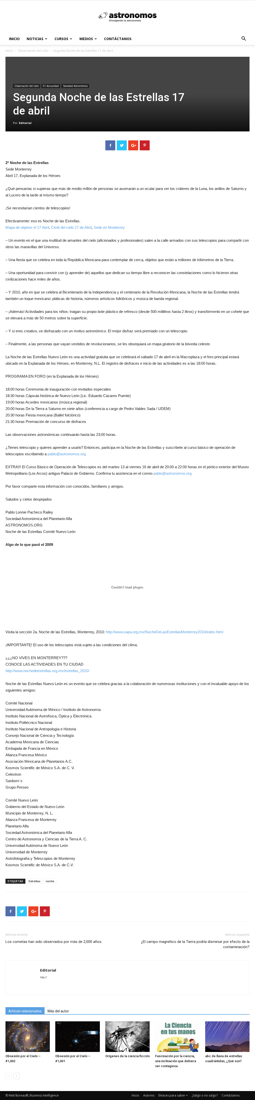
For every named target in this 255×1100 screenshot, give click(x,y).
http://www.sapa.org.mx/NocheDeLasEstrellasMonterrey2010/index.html (164, 632)
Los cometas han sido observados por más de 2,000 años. (53, 941)
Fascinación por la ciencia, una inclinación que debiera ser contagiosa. (175, 1061)
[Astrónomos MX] (127, 17)
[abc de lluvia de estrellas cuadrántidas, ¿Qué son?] (227, 1036)
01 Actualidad (51, 86)
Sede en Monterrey (109, 227)
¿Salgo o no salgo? (205, 1095)
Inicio (14, 38)
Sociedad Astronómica (75, 86)
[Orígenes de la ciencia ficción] (127, 1036)
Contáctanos (117, 38)
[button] (244, 39)
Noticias (35, 38)
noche (50, 881)
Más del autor (58, 1011)
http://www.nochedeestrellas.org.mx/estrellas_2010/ (47, 671)
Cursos (61, 38)
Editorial (25, 123)
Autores (148, 1095)
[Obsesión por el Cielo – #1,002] (27, 1036)
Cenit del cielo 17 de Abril (71, 227)
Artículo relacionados (25, 1011)
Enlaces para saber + (173, 1095)
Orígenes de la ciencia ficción (127, 1056)
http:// (43, 977)
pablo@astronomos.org (67, 454)
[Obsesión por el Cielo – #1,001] (77, 1036)
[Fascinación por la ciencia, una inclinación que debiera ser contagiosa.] (177, 1036)
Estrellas (34, 881)
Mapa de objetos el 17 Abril (27, 227)
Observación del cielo (33, 51)
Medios (86, 38)
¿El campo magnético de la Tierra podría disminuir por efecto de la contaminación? (195, 944)
